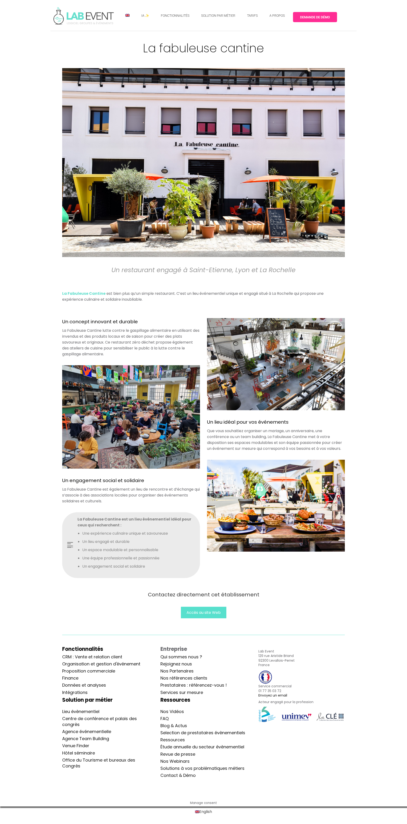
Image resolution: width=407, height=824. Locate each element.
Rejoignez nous (176, 664)
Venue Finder (75, 746)
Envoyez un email (272, 695)
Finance (70, 678)
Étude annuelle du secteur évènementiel (202, 747)
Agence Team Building (85, 739)
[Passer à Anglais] (127, 15)
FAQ (164, 719)
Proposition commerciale (88, 671)
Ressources (172, 740)
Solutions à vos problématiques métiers (202, 768)
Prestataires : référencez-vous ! (193, 685)
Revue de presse (177, 754)
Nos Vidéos (172, 711)
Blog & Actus (173, 726)
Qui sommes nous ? (181, 657)
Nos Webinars (175, 761)
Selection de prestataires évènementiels (202, 733)
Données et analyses (84, 685)
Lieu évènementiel (80, 711)
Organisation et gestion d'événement (101, 664)
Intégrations (75, 692)
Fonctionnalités (82, 649)
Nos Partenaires (177, 671)
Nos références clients (183, 678)
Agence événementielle (86, 731)
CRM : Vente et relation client (92, 657)
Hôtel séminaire (78, 753)
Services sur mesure (181, 692)
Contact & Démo (178, 775)
